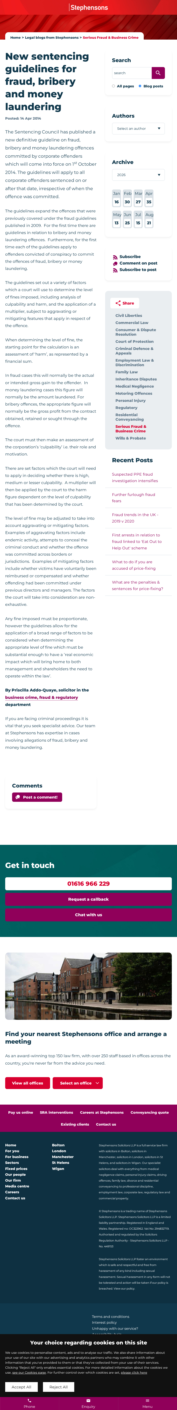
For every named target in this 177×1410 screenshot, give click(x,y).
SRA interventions (56, 1112)
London (59, 1151)
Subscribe (130, 256)
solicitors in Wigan (128, 1163)
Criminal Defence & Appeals (134, 350)
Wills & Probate (130, 438)
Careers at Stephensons (102, 1112)
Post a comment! (40, 797)
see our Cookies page (29, 1373)
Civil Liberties (128, 315)
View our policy (124, 1288)
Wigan (58, 1169)
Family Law (126, 372)
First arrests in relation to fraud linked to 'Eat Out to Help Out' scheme (137, 541)
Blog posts (153, 86)
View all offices (27, 1083)
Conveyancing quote (150, 1112)
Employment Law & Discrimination (134, 362)
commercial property (113, 1198)
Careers (12, 1192)
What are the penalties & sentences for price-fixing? (137, 585)
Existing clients (75, 1124)
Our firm (13, 1180)
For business (16, 1157)
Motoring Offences (133, 393)
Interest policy (104, 1322)
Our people (15, 1175)
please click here (134, 1373)
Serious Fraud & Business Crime (111, 37)
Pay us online (20, 1112)
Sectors (12, 1163)
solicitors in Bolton (118, 1151)
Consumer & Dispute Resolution (135, 332)
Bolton (58, 1145)
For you (12, 1151)
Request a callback (88, 899)
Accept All (21, 1387)
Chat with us (88, 914)
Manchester (63, 1157)
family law (119, 1180)
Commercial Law (131, 322)
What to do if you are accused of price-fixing (134, 565)
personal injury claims (140, 1174)
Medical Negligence (134, 386)
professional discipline (138, 1186)
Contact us (106, 1124)
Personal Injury (130, 400)
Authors (123, 116)
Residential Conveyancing (129, 417)
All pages (125, 86)
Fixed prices (16, 1169)
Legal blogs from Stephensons (52, 37)
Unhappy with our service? (115, 1329)
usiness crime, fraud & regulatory (43, 697)
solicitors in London (130, 1157)
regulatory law (154, 1192)
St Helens (60, 1163)
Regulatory (126, 407)
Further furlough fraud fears (133, 497)
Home (15, 37)
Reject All (58, 1387)
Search (121, 60)
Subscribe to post (138, 269)
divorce (132, 1180)
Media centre (17, 1186)
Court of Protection (134, 341)
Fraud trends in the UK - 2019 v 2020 (135, 517)
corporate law (133, 1192)
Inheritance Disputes (136, 379)
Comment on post (138, 263)
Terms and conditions (110, 1317)
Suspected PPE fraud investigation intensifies (135, 477)
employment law (111, 1192)
